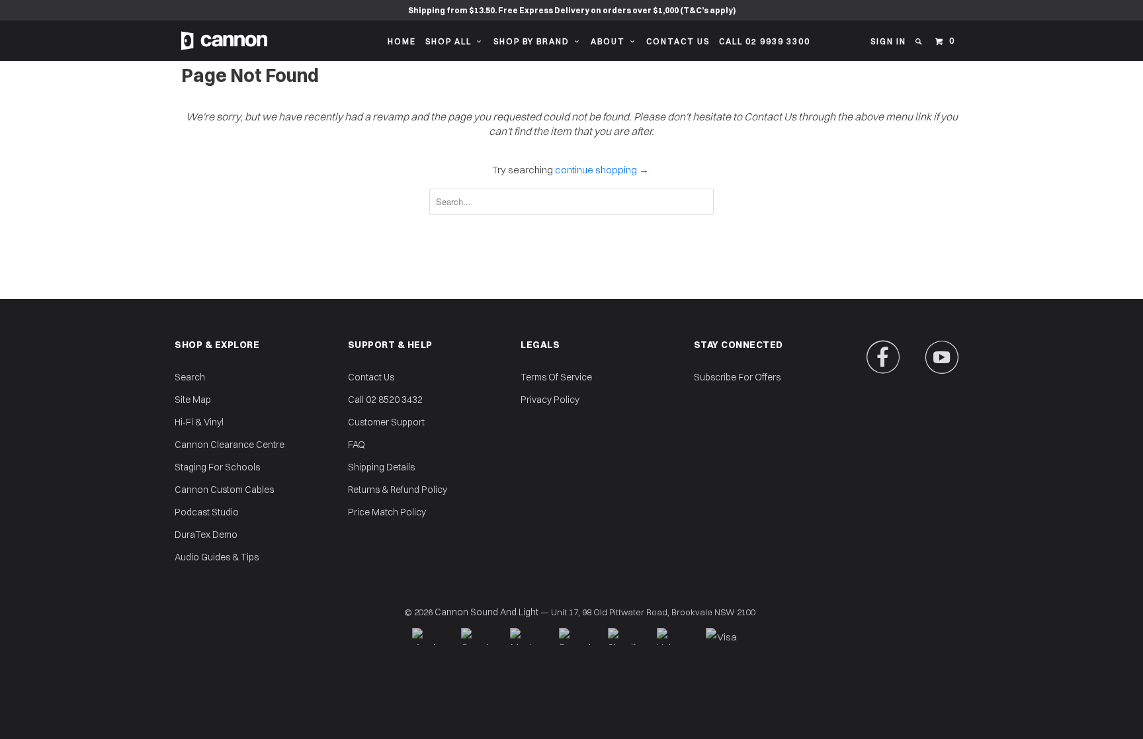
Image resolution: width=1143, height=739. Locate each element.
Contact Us (678, 41)
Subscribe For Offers (737, 377)
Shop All (451, 41)
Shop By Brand (534, 41)
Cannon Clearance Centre (229, 445)
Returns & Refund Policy (397, 490)
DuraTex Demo (206, 535)
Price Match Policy (387, 512)
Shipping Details (381, 467)
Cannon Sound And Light (486, 612)
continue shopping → (602, 169)
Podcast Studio (207, 512)
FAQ (356, 445)
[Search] (920, 41)
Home (402, 41)
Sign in (888, 41)
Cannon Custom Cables (224, 490)
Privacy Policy (550, 400)
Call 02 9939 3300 (764, 41)
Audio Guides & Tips (217, 557)
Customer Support (386, 422)
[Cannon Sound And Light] (224, 41)
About (610, 41)
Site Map (193, 400)
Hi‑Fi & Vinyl (199, 422)
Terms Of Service (556, 377)
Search (190, 377)
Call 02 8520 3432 (385, 400)
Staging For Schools (217, 467)
